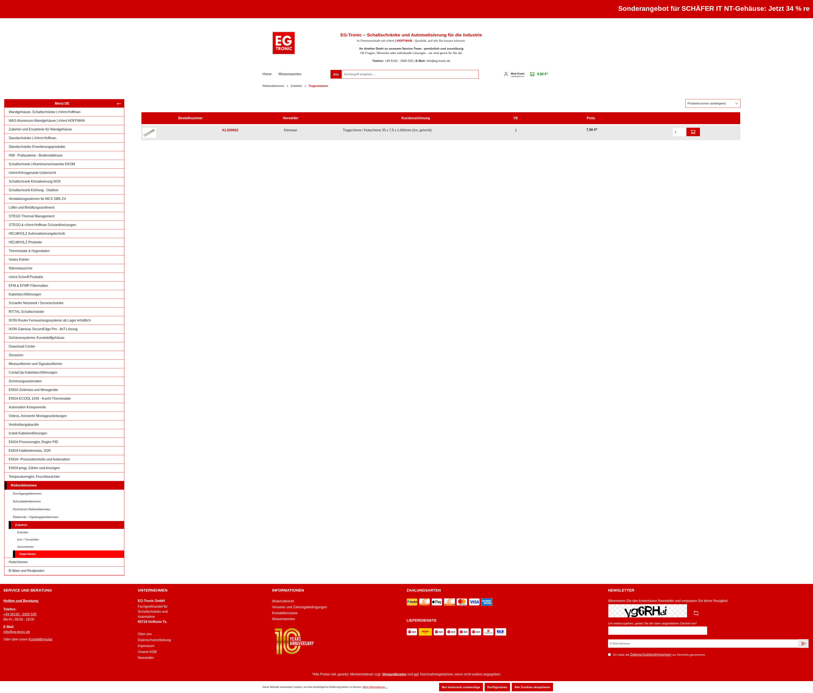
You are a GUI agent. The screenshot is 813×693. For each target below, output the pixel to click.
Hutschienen (18, 562)
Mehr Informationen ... (375, 687)
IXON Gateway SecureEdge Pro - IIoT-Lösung (43, 329)
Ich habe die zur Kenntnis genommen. (659, 654)
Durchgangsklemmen (27, 493)
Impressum (146, 646)
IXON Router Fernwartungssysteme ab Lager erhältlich (50, 320)
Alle (336, 74)
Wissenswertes (283, 619)
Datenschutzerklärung (154, 640)
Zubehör (21, 525)
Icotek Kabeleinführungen (28, 433)
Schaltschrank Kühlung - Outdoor (33, 190)
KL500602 (230, 130)
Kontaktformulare (285, 613)
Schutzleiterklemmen (27, 501)
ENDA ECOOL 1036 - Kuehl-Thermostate (40, 398)
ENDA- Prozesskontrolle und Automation (39, 459)
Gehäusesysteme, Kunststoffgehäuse (37, 338)
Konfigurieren (497, 687)
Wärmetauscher (20, 268)
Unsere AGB (147, 652)
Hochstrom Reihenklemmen (31, 509)
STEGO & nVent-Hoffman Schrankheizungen (42, 225)
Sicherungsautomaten (25, 381)
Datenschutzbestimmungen (650, 654)
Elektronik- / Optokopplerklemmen (35, 517)
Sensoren (16, 355)
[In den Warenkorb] (693, 132)
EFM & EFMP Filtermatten (28, 285)
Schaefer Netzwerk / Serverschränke (36, 303)
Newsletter (146, 658)
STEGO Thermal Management (31, 216)
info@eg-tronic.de (16, 632)
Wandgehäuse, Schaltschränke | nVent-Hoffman (44, 112)
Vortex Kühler (19, 259)
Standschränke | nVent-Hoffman (32, 138)
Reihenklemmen (24, 485)
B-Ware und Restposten (26, 570)
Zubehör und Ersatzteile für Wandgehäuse (40, 129)
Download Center (22, 346)
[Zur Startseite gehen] (284, 43)
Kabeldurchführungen (25, 294)
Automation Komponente (27, 407)
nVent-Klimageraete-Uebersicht (32, 173)
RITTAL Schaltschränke (26, 311)
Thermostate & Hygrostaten (29, 251)
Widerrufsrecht (283, 601)
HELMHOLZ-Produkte (25, 242)
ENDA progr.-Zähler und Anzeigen (34, 468)
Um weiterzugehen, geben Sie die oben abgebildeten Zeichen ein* (652, 623)
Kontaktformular (40, 639)
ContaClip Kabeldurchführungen (33, 372)
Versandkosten (394, 674)
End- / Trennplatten (28, 539)
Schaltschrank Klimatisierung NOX (35, 181)
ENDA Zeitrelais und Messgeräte (33, 390)
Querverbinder (25, 546)
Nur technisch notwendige (461, 687)
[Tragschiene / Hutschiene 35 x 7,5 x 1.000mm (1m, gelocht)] (149, 133)
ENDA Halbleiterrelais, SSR (30, 450)
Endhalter (22, 532)
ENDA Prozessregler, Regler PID (33, 442)
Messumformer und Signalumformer (35, 364)
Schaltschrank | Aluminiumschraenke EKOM (42, 164)
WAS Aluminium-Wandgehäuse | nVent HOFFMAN (47, 120)
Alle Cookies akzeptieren (532, 687)
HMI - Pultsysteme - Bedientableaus (35, 155)
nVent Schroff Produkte (26, 277)
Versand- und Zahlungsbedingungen (299, 607)
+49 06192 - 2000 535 (19, 614)
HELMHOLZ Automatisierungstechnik (37, 233)
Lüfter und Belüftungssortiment (31, 207)
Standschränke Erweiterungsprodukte (37, 146)
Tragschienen (27, 554)
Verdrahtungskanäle (24, 424)
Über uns (145, 634)
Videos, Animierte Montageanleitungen (38, 416)
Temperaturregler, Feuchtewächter (34, 476)
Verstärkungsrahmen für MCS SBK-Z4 (37, 199)
